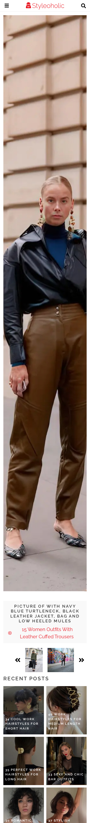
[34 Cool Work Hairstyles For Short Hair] (23, 710)
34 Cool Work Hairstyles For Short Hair (22, 723)
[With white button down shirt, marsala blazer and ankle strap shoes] (60, 660)
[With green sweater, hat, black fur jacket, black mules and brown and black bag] (34, 660)
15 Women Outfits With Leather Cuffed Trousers (47, 633)
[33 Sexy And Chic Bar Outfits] (66, 761)
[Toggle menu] (6, 6)
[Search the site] (83, 6)
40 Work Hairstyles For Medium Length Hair (65, 721)
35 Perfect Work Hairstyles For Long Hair (23, 774)
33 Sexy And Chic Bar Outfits (66, 777)
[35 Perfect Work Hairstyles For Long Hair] (23, 761)
